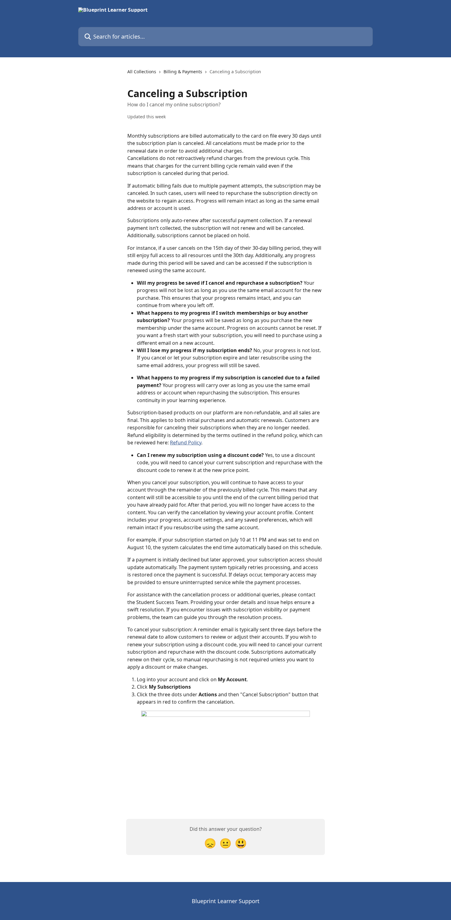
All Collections (141, 71)
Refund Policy (185, 442)
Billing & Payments (183, 71)
